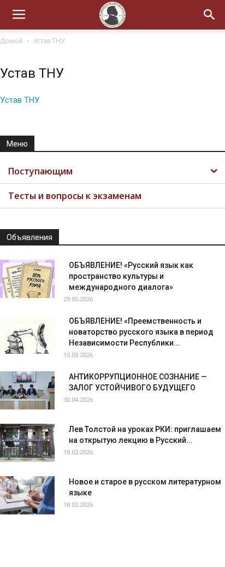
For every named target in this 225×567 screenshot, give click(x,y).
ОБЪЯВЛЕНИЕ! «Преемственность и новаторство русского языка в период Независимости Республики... (141, 332)
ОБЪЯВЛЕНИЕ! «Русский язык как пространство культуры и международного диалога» (131, 276)
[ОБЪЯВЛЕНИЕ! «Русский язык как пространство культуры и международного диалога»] (27, 279)
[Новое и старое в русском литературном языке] (27, 495)
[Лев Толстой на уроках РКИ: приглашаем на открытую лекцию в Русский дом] (27, 443)
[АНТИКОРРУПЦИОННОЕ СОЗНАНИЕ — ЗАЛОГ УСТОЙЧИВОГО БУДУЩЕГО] (27, 390)
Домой (11, 40)
